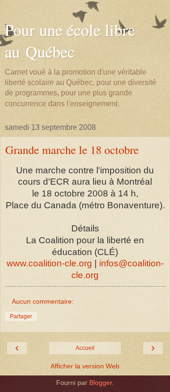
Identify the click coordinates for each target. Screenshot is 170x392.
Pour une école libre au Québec (70, 40)
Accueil (85, 348)
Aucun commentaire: (43, 301)
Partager (21, 316)
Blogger (100, 382)
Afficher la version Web (85, 366)
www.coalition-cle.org (49, 263)
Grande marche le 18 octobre (72, 149)
